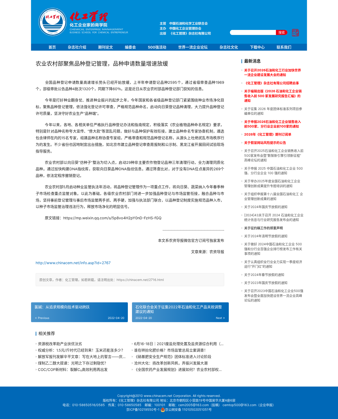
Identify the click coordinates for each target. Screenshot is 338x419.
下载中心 (257, 47)
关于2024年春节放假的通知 (264, 275)
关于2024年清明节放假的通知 (265, 236)
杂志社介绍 (77, 47)
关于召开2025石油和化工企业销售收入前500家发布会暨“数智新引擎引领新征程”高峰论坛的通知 (274, 155)
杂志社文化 (229, 47)
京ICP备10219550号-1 (143, 409)
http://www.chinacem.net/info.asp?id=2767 (73, 262)
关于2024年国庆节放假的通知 (265, 207)
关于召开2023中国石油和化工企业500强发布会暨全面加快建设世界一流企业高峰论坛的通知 (273, 295)
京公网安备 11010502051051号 (188, 409)
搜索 (281, 32)
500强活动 (157, 47)
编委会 (130, 47)
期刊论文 (105, 47)
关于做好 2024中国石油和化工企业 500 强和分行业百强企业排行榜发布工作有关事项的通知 (273, 248)
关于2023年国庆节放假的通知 (265, 283)
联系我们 (284, 47)
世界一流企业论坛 (193, 47)
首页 (52, 47)
